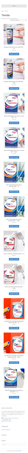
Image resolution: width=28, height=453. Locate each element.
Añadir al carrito (14, 54)
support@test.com (7, 419)
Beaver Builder (18, 450)
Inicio (2, 11)
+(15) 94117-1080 (7, 421)
